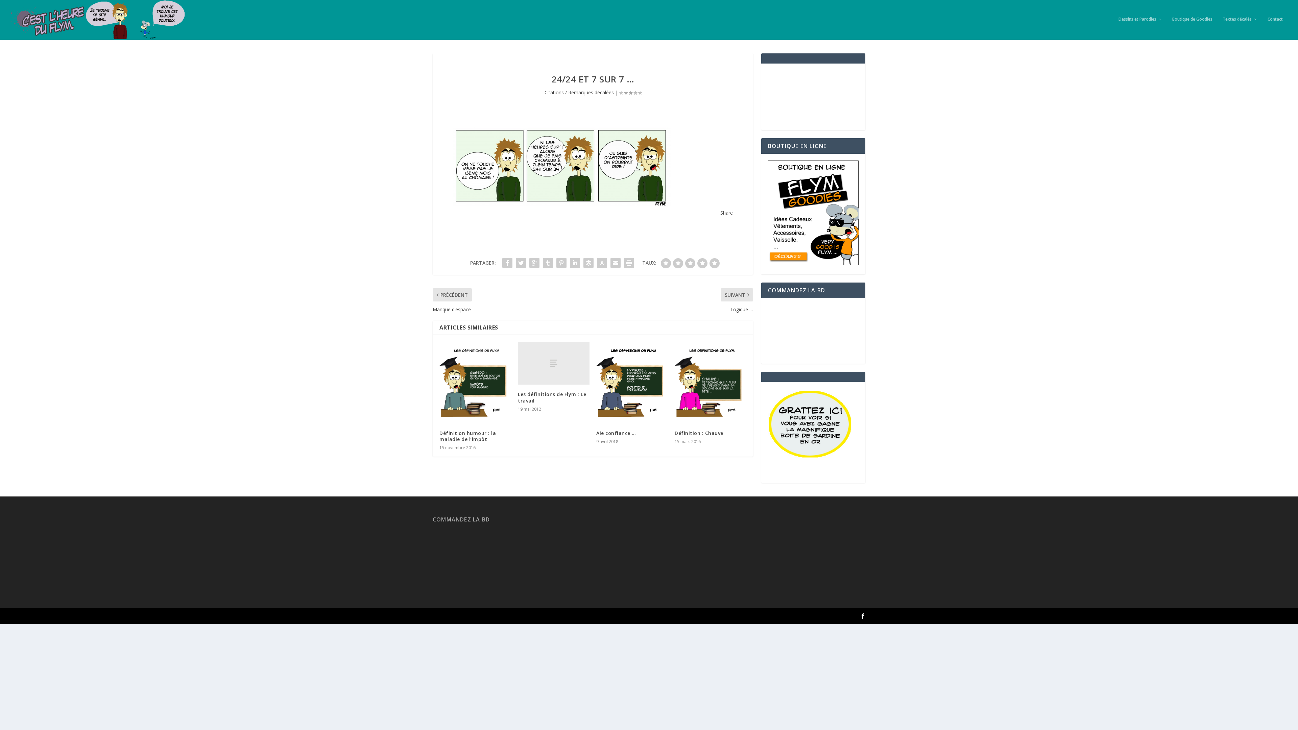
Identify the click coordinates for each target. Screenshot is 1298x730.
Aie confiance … (616, 433)
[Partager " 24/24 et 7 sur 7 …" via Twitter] (521, 263)
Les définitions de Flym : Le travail (552, 397)
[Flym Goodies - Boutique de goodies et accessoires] (813, 263)
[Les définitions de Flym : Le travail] (554, 363)
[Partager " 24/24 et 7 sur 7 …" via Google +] (534, 263)
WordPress (531, 616)
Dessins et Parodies (1137, 19)
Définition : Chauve (699, 433)
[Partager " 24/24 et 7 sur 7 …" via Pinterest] (561, 263)
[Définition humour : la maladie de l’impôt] (475, 382)
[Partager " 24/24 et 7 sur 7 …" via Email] (615, 263)
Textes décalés (1237, 19)
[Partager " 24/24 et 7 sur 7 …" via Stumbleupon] (602, 263)
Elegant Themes (471, 616)
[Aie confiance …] (632, 382)
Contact (1275, 19)
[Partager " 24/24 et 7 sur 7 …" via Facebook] (507, 263)
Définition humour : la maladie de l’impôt (467, 436)
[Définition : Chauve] (710, 382)
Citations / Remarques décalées (579, 92)
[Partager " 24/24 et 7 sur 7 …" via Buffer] (588, 263)
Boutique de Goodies (1192, 19)
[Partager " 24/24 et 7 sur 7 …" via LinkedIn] (575, 263)
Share (726, 213)
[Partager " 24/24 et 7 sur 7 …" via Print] (629, 263)
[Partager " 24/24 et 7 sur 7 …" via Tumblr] (548, 263)
